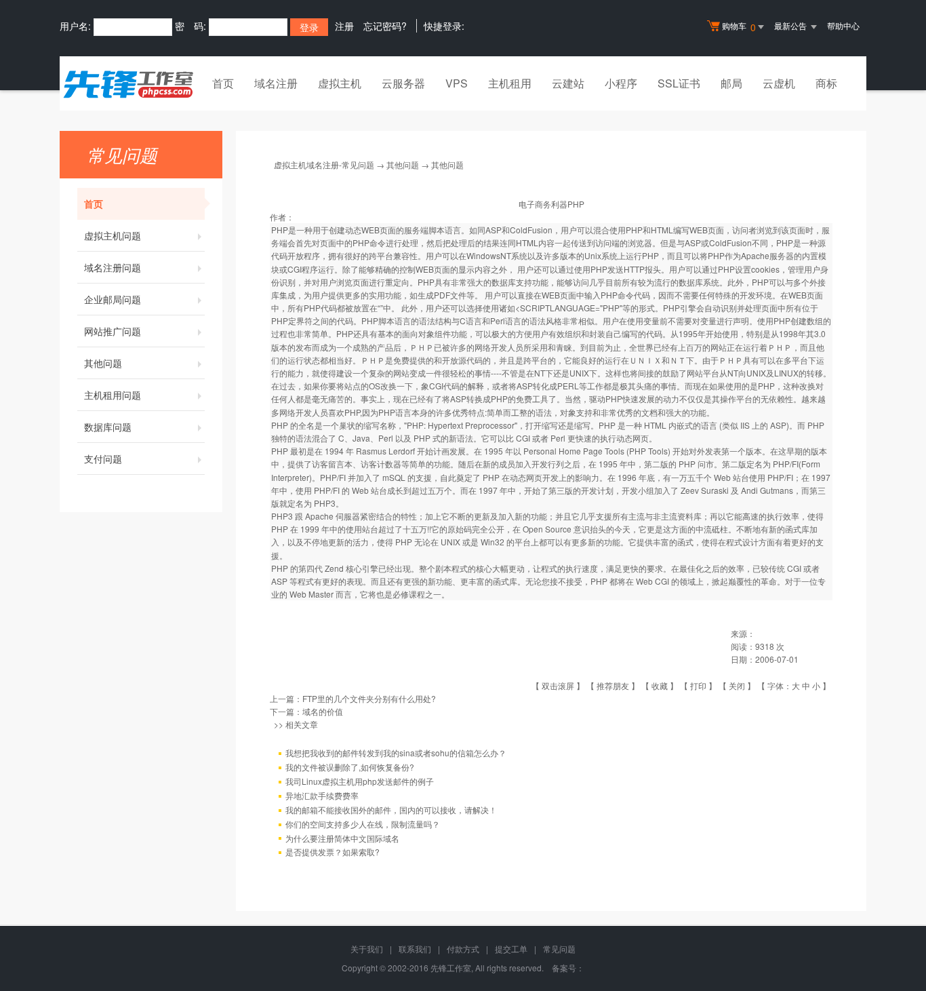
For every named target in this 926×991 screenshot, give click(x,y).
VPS (456, 83)
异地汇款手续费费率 (322, 795)
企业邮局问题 (112, 299)
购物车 (739, 27)
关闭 (737, 685)
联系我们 (415, 948)
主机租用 (509, 83)
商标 (826, 83)
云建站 (568, 83)
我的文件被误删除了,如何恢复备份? (349, 767)
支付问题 (103, 458)
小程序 (621, 83)
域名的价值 (322, 711)
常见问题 (559, 948)
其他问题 (103, 363)
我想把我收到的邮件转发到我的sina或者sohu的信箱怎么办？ (395, 752)
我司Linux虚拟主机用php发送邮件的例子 (359, 781)
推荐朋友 (613, 685)
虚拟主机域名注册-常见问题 (324, 164)
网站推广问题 (112, 331)
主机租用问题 (112, 395)
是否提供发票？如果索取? (332, 851)
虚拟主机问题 (112, 235)
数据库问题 (108, 426)
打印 (698, 685)
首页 (223, 83)
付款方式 (463, 948)
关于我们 (366, 948)
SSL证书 (679, 83)
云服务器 (403, 83)
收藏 (659, 685)
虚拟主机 (339, 83)
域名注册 (276, 83)
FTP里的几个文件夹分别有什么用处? (369, 698)
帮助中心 (843, 25)
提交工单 (511, 948)
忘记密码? (385, 26)
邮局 (731, 83)
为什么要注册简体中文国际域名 (342, 838)
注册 (344, 26)
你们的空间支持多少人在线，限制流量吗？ (362, 824)
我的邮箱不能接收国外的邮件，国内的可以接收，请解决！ (391, 809)
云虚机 (779, 83)
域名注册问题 (112, 267)
